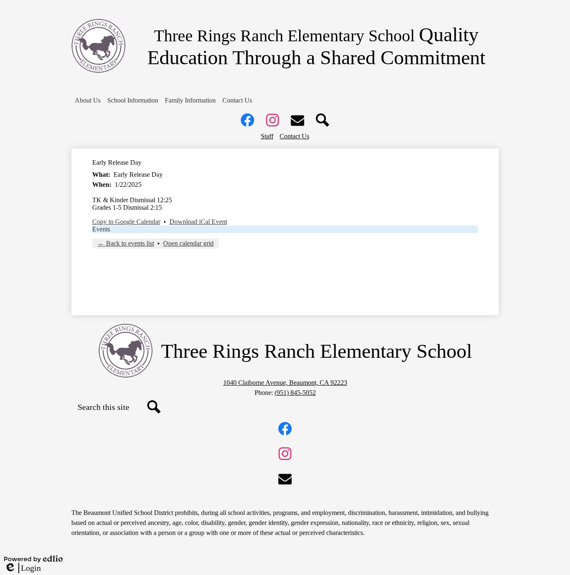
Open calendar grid (188, 243)
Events (101, 229)
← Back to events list (126, 243)
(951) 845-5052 (295, 392)
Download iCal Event (198, 221)
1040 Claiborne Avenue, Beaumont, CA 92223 (285, 382)
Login (22, 568)
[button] (87, 100)
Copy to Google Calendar (126, 221)
